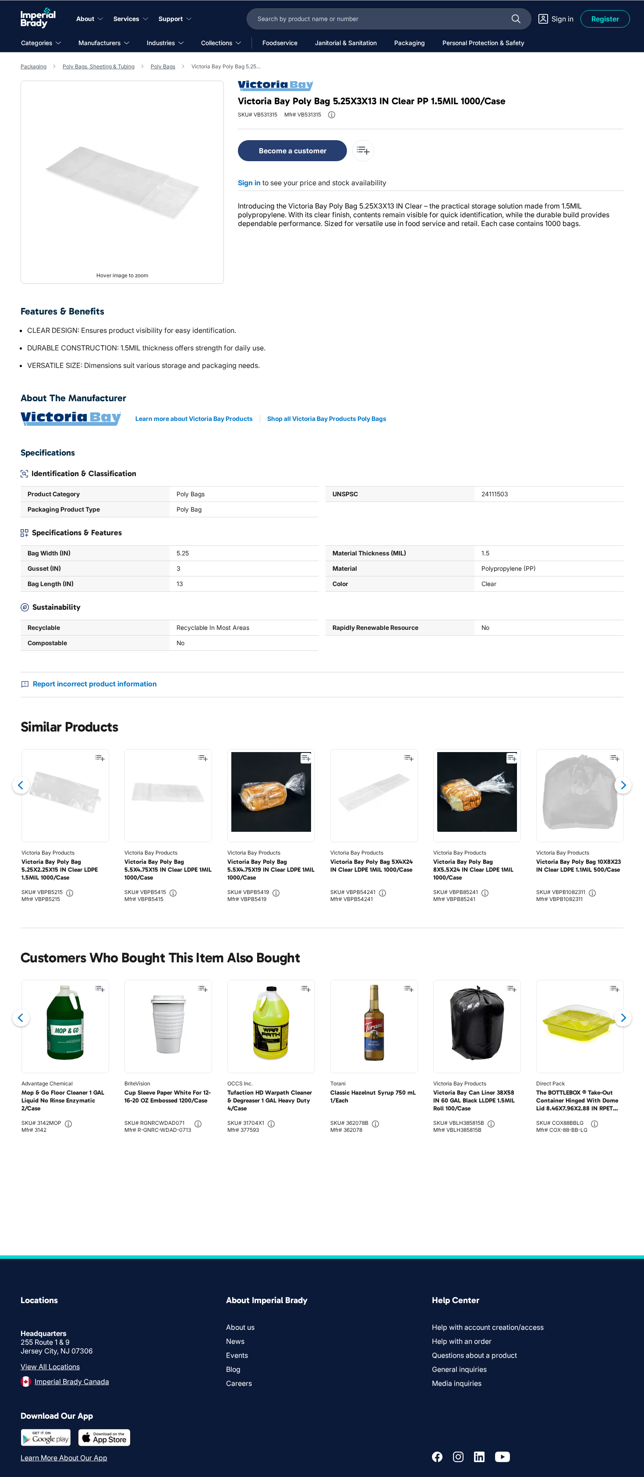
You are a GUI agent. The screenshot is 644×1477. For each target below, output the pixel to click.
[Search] (516, 18)
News (235, 1341)
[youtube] (502, 1457)
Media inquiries (456, 1383)
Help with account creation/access (488, 1327)
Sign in (249, 182)
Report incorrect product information (95, 683)
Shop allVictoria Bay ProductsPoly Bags (326, 418)
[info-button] (331, 114)
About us (240, 1327)
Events (237, 1355)
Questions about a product (474, 1355)
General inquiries (459, 1369)
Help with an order (462, 1341)
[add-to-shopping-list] (363, 151)
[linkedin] (479, 1457)
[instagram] (458, 1457)
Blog (233, 1369)
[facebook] (437, 1457)
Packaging (33, 66)
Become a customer (292, 150)
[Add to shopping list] (100, 758)
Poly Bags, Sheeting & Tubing (98, 66)
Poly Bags (163, 66)
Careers (239, 1383)
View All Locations (50, 1366)
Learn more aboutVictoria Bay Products (194, 418)
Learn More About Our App (64, 1457)
